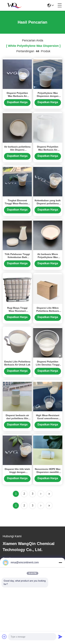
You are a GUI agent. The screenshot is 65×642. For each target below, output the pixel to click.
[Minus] (60, 562)
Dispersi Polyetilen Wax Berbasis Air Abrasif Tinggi (47, 149)
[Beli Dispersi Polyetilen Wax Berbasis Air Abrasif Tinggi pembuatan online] (47, 127)
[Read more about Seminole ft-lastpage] (49, 506)
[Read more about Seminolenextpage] (41, 506)
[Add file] (4, 636)
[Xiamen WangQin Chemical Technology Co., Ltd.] (14, 5)
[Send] (60, 636)
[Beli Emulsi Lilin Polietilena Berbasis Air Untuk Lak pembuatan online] (17, 342)
